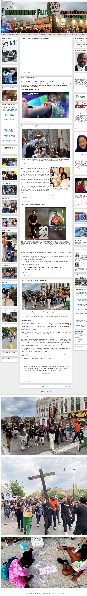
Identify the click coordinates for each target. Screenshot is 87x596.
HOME (4, 34)
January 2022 (77, 341)
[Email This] (24, 72)
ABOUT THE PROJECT (13, 34)
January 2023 (77, 333)
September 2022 (78, 337)
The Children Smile (27, 77)
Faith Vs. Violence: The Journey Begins (34, 280)
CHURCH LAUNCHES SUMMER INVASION (9, 115)
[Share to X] (27, 72)
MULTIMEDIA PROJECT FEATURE (48, 34)
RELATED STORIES (62, 34)
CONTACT (82, 34)
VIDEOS (29, 34)
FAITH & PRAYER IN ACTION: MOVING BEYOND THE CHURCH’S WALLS (9, 109)
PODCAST (36, 34)
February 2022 (78, 339)
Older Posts (67, 386)
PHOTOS (23, 34)
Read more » (24, 197)
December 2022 (78, 335)
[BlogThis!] (26, 72)
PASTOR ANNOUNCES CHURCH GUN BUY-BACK (9, 120)
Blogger (63, 593)
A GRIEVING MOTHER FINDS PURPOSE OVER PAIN (10, 136)
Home (42, 386)
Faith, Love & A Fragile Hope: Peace (33, 204)
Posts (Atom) (49, 391)
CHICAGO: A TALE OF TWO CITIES (9, 141)
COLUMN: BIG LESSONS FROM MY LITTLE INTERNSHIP (10, 130)
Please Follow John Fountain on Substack (35, 38)
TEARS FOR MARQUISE (9, 125)
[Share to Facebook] (28, 72)
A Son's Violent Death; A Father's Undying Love (36, 126)
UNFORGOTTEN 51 (73, 34)
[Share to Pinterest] (29, 72)
